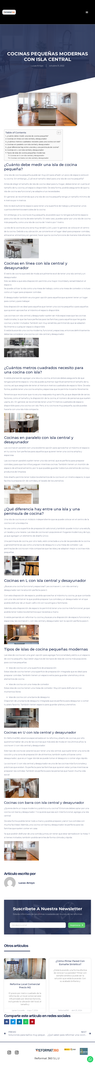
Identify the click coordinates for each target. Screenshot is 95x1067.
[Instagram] (9, 1052)
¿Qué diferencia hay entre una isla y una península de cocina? (33, 147)
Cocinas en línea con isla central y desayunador (27, 139)
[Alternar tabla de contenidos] (57, 133)
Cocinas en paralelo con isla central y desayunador (28, 144)
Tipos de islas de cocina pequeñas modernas (26, 153)
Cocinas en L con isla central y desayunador (25, 150)
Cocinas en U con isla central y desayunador (27, 155)
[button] (87, 12)
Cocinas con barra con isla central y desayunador (30, 158)
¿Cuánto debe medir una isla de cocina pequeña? (27, 136)
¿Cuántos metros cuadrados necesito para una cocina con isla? (33, 142)
